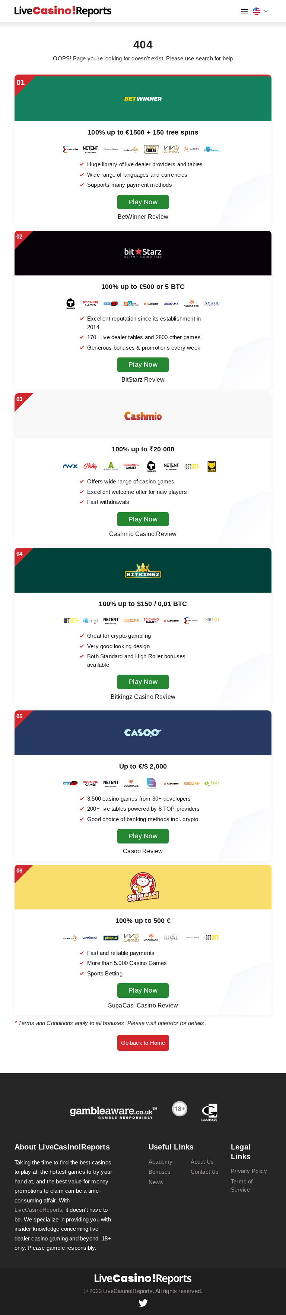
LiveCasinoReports (38, 1210)
